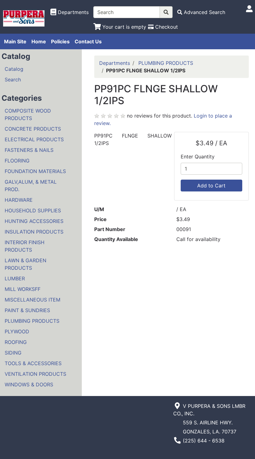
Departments (114, 63)
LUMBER (15, 278)
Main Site (15, 41)
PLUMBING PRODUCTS (32, 321)
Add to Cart (211, 185)
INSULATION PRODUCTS (34, 232)
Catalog (14, 69)
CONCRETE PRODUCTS (33, 129)
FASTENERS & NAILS (29, 150)
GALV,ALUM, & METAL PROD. (31, 185)
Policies (60, 41)
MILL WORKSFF (22, 289)
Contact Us (88, 41)
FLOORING (17, 160)
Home (38, 41)
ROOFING (16, 342)
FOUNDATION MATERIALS (35, 171)
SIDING (13, 353)
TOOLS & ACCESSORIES (33, 363)
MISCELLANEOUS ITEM (32, 300)
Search (13, 79)
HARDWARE (19, 200)
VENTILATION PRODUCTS (35, 374)
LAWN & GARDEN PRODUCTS (25, 264)
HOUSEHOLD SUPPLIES (33, 210)
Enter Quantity (198, 156)
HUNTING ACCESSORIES (34, 221)
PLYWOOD (17, 331)
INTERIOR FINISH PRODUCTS (24, 246)
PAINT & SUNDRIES (27, 310)
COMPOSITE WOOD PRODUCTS (28, 114)
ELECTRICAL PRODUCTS (34, 139)
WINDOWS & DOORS (29, 384)
